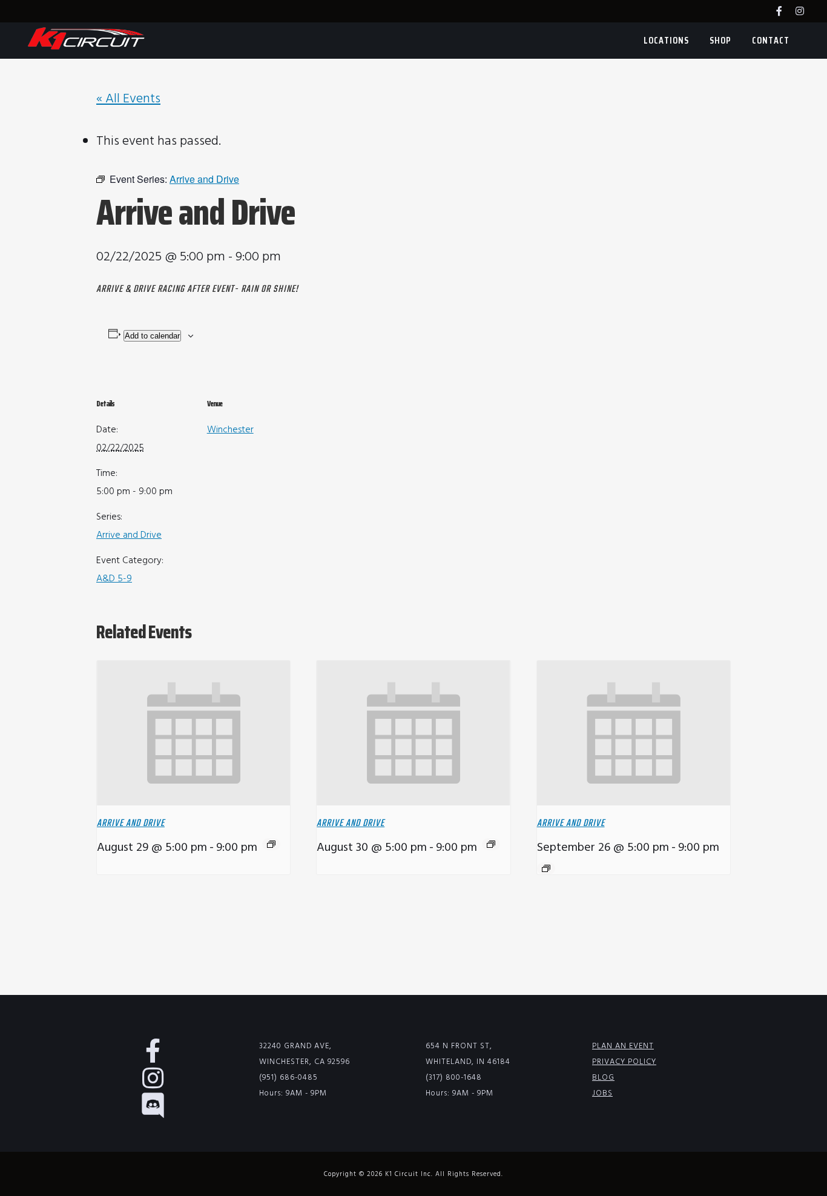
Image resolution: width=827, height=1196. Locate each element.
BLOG (603, 1077)
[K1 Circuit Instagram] (805, 12)
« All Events (128, 99)
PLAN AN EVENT (623, 1046)
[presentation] (193, 733)
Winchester (230, 430)
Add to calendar (152, 335)
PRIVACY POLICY (624, 1062)
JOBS (602, 1093)
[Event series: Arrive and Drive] (271, 844)
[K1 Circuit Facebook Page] (786, 12)
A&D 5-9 (114, 579)
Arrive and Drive (129, 535)
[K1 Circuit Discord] (159, 1112)
